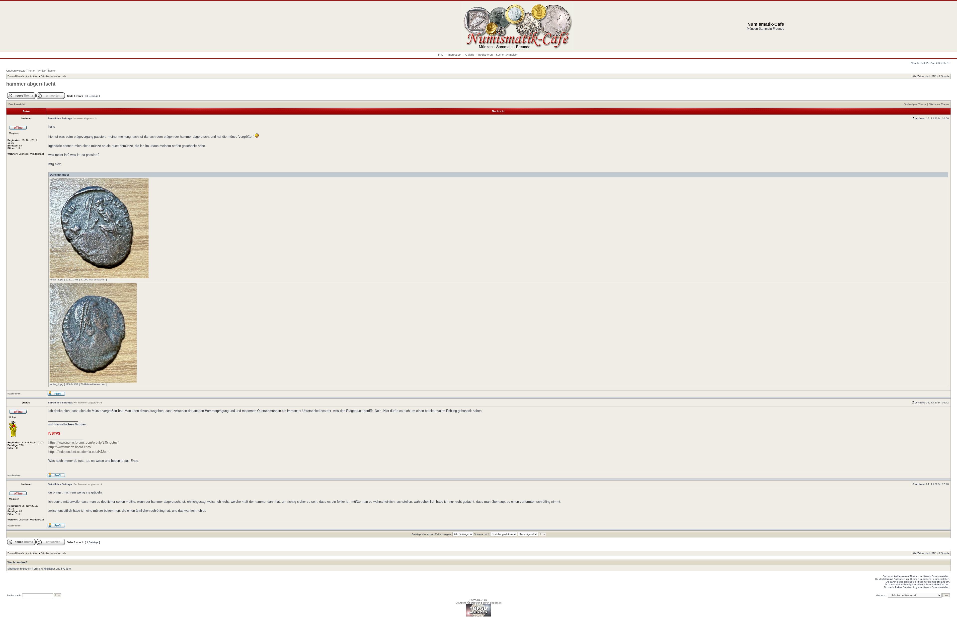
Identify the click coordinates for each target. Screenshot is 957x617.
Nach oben (13, 393)
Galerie (470, 54)
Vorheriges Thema (915, 104)
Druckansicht (16, 104)
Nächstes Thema (939, 104)
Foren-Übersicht (17, 76)
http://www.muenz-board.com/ (69, 447)
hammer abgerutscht (31, 84)
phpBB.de (496, 602)
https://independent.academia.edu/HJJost (78, 452)
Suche (500, 54)
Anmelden (512, 54)
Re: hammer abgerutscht (88, 402)
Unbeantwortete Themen (21, 70)
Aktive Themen (47, 70)
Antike (34, 76)
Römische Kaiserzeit (53, 76)
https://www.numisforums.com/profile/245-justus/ (83, 442)
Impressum (454, 54)
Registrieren (485, 54)
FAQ (441, 54)
